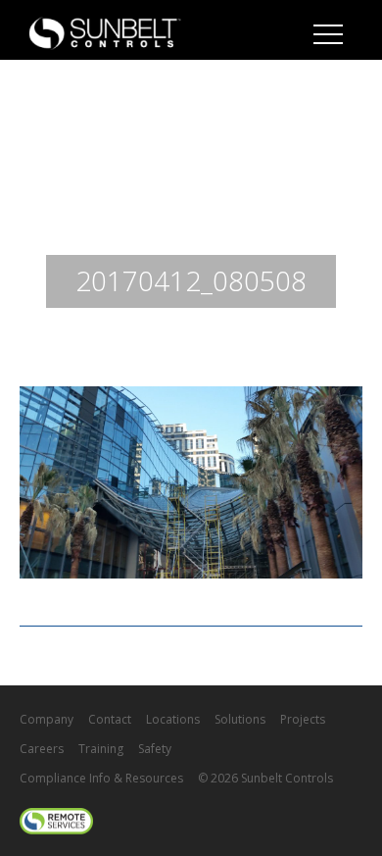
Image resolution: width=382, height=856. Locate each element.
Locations (173, 719)
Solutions (240, 719)
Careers (42, 748)
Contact (109, 719)
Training (100, 748)
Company (46, 719)
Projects (302, 719)
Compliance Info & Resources (101, 778)
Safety (154, 748)
